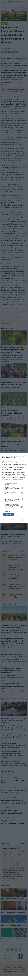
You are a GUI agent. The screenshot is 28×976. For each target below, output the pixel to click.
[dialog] (14, 488)
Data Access (14, 520)
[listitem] (14, 484)
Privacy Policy (22, 520)
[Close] (24, 456)
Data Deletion (5, 520)
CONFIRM (8, 514)
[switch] (22, 488)
